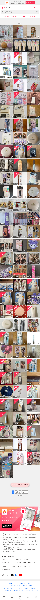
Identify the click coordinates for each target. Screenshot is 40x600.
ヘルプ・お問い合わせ (32, 591)
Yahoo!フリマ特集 (21, 562)
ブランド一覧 (5, 566)
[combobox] (20, 12)
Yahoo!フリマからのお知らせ (23, 559)
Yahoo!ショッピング (14, 585)
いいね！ (12, 37)
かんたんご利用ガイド (24, 566)
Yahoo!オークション (25, 583)
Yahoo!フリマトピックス (8, 562)
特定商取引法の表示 (18, 591)
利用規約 (33, 588)
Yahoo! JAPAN (27, 585)
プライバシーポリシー (10, 588)
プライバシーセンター (23, 588)
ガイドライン (7, 591)
